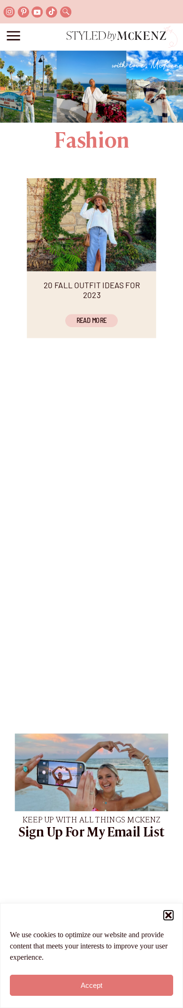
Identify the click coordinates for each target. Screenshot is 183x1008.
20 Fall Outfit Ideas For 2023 (92, 289)
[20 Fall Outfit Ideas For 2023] (91, 224)
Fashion (91, 141)
